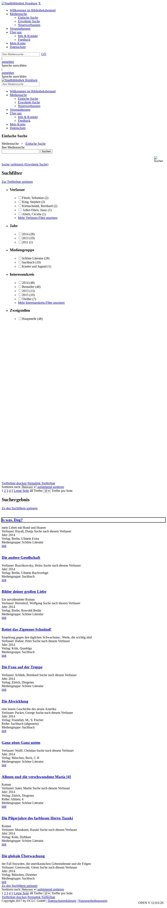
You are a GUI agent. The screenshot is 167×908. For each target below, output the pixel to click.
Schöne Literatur (32, 258)
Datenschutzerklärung (62, 901)
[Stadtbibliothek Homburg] (19, 3)
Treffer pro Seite (62, 490)
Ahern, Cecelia (31, 214)
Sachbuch (28, 262)
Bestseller (28, 286)
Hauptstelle (29, 318)
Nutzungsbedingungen (92, 901)
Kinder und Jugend (34, 266)
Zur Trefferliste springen (17, 181)
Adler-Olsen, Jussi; (35, 210)
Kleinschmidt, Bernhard (37, 206)
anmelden (8, 62)
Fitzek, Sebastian (33, 198)
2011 (25, 242)
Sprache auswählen (14, 65)
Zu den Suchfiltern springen (19, 508)
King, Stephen (31, 202)
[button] (159, 159)
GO (43, 54)
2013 (25, 238)
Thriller (27, 299)
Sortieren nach (11, 487)
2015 (25, 295)
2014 (25, 234)
